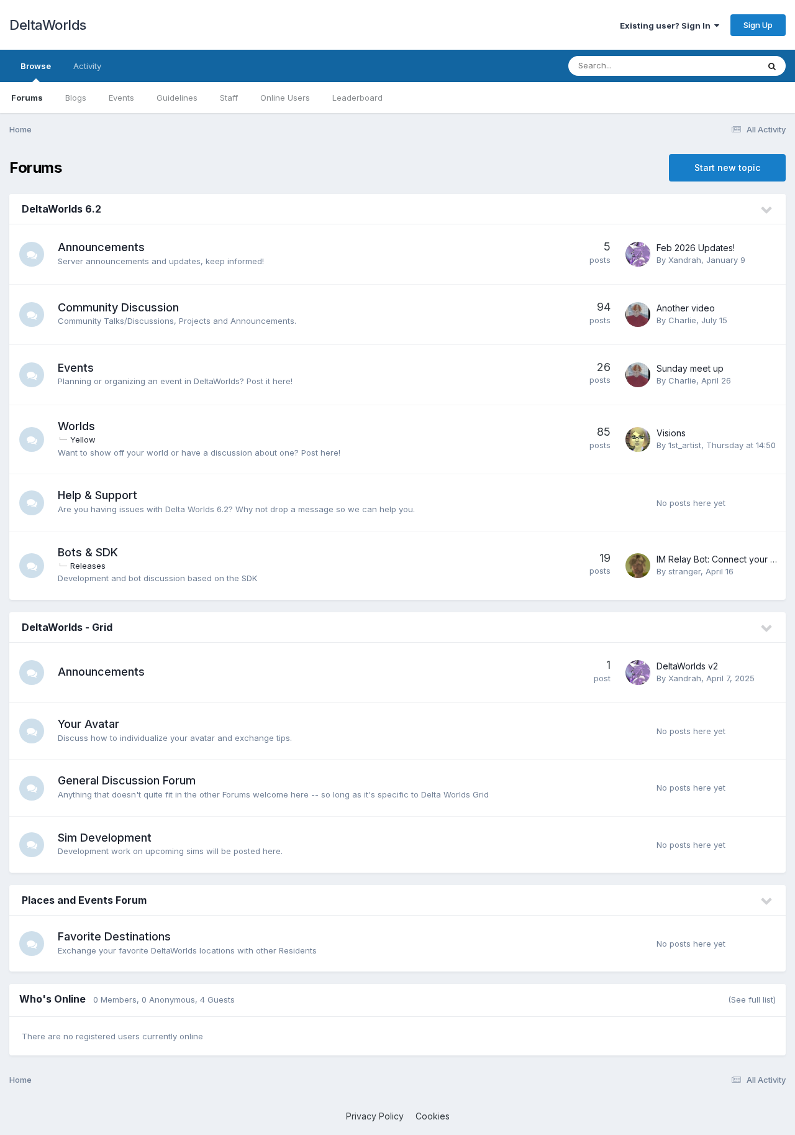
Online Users (285, 98)
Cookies (433, 1116)
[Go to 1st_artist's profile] (637, 439)
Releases (88, 566)
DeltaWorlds (47, 25)
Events (121, 98)
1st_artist (684, 445)
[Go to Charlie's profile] (637, 314)
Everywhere (720, 65)
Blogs (75, 98)
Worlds (76, 426)
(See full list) (752, 999)
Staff (229, 98)
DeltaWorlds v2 (687, 666)
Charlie (682, 320)
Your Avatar (88, 723)
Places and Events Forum (84, 900)
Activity (87, 66)
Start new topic (727, 167)
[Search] (772, 66)
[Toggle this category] (767, 210)
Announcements (101, 247)
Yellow (83, 439)
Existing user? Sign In (667, 25)
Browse (35, 66)
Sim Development (105, 837)
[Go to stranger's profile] (637, 565)
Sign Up (758, 25)
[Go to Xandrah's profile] (637, 254)
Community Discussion (118, 307)
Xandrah (684, 260)
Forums (27, 98)
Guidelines (177, 98)
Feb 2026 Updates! (695, 247)
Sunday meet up (690, 368)
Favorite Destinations (114, 936)
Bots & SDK (88, 552)
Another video (685, 308)
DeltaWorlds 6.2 (61, 209)
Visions (671, 433)
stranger (684, 571)
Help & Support (97, 495)
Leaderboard (357, 98)
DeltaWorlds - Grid (67, 627)
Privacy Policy (375, 1116)
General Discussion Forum (127, 780)
